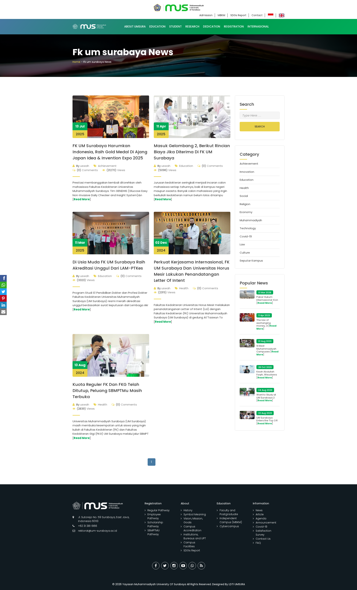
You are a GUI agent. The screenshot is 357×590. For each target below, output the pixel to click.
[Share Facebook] (156, 565)
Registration (234, 26)
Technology (248, 228)
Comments (87, 170)
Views (116, 170)
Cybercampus (229, 526)
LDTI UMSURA (237, 584)
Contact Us (263, 539)
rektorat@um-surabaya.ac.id (97, 531)
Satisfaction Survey (263, 532)
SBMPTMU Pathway (153, 532)
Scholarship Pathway (155, 524)
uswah (82, 166)
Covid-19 (246, 236)
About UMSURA (135, 26)
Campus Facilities (189, 544)
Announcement (266, 522)
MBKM (221, 15)
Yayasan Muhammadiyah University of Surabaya (154, 584)
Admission (206, 15)
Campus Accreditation (192, 528)
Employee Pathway (154, 516)
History (188, 510)
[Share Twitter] (165, 565)
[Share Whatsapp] (192, 565)
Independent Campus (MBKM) (231, 520)
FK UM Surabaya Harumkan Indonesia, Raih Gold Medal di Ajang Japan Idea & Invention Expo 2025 (110, 152)
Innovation (247, 172)
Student (175, 26)
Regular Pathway (158, 510)
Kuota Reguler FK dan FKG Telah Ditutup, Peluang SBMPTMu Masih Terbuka (107, 391)
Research (192, 26)
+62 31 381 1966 (87, 526)
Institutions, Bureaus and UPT (195, 536)
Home (76, 62)
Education (157, 26)
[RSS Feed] (201, 565)
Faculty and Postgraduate (229, 512)
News (259, 510)
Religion (245, 204)
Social (244, 196)
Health (183, 288)
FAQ (258, 543)
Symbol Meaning (195, 514)
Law (242, 244)
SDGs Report (238, 15)
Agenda (261, 518)
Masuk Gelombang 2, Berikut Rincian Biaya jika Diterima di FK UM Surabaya (192, 152)
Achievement (107, 166)
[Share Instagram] (174, 565)
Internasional (258, 26)
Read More (82, 199)
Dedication (211, 26)
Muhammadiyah (251, 220)
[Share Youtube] (183, 565)
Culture (245, 253)
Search (260, 126)
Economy (246, 212)
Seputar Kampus (251, 260)
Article (260, 514)
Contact (257, 15)
